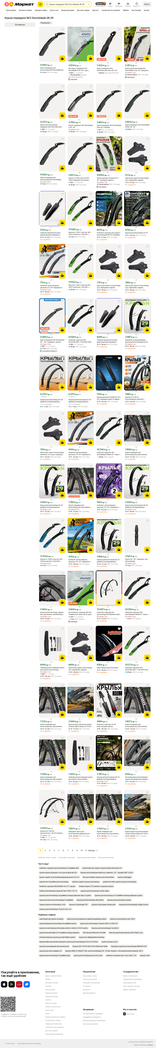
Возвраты (86, 989)
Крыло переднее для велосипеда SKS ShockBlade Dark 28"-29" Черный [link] (50, 179)
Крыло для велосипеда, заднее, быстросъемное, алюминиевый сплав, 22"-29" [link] (52, 613)
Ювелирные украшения (54, 1034)
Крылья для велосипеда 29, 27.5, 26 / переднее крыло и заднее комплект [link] (109, 398)
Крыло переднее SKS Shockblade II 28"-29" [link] (81, 126)
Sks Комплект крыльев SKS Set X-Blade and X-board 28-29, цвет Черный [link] (80, 613)
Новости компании (130, 976)
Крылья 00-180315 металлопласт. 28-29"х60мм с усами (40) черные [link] (51, 832)
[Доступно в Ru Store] (27, 987)
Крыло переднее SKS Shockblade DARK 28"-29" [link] (137, 126)
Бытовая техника (51, 983)
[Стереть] (89, 4)
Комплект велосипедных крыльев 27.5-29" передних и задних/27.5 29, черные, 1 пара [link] (51, 287)
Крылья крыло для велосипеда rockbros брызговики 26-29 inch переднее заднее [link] (80, 725)
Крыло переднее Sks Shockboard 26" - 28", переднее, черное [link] (52, 341)
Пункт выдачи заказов (131, 986)
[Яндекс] (150, 1045)
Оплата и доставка (90, 979)
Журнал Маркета (89, 993)
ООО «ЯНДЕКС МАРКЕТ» (144, 1042)
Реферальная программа (132, 979)
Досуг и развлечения (53, 976)
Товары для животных (53, 1024)
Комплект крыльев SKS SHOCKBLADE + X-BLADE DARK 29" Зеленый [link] (137, 669)
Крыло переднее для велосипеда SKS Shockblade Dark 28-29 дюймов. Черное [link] (52, 69)
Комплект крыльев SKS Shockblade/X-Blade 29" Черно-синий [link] (108, 454)
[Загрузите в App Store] (4, 987)
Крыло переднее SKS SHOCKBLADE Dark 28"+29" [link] (107, 69)
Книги (47, 1013)
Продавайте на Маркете (92, 1017)
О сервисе (87, 986)
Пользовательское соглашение (29, 1043)
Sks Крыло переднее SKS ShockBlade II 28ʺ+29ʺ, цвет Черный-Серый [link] (78, 69)
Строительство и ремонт (54, 1027)
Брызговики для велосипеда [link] (107, 668)
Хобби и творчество (52, 1007)
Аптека (48, 1000)
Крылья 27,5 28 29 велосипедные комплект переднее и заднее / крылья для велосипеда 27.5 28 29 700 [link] (137, 398)
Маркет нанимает (129, 989)
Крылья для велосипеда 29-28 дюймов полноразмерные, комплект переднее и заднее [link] (51, 401)
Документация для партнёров (94, 1020)
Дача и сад (49, 1010)
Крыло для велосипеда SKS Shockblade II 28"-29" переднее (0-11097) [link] (136, 69)
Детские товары (51, 1031)
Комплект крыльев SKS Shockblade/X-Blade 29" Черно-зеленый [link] (136, 613)
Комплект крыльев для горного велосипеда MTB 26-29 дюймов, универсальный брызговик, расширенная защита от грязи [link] (109, 234)
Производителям (129, 983)
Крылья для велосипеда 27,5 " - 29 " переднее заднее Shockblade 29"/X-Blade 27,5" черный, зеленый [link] (108, 179)
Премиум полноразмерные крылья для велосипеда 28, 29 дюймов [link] (136, 341)
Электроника (50, 989)
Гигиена (48, 986)
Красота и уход (51, 1003)
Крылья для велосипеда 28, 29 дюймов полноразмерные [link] (51, 506)
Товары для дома (51, 996)
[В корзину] (62, 58)
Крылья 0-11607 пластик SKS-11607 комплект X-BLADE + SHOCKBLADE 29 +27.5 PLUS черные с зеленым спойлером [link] (80, 286)
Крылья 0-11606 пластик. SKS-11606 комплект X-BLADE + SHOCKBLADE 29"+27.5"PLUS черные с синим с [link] (51, 560)
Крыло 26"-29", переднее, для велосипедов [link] (136, 560)
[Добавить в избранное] (62, 29)
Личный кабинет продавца (93, 1014)
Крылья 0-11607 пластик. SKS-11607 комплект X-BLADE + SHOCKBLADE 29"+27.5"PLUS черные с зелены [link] (80, 233)
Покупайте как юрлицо (91, 983)
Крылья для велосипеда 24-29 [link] (136, 233)
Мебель (48, 979)
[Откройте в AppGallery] (19, 987)
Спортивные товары (53, 1020)
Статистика (10, 1043)
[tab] (11, 10)
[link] (59, 868)
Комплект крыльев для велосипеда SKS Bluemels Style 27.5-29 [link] (108, 613)
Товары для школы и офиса (55, 1017)
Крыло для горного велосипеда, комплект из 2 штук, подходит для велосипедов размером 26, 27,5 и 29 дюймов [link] (52, 454)
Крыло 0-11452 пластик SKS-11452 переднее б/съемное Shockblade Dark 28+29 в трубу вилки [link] (80, 179)
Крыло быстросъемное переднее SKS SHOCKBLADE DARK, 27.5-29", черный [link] (51, 126)
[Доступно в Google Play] (11, 987)
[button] (46, 23)
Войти (147, 4)
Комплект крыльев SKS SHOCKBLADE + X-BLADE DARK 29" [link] (80, 341)
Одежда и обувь (51, 993)
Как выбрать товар (90, 976)
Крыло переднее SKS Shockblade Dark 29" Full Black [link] (109, 126)
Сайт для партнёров (90, 1024)
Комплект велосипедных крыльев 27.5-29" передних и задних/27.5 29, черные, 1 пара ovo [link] (80, 561)
